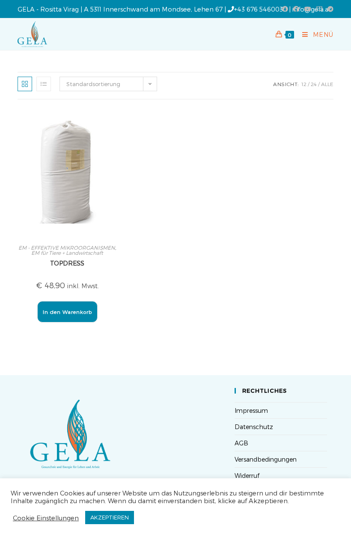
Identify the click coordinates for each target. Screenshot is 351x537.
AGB (241, 443)
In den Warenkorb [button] (67, 312)
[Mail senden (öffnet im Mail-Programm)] (319, 9)
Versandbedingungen (266, 459)
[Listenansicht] (43, 84)
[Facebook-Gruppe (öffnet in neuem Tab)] (296, 9)
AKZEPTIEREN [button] (109, 517)
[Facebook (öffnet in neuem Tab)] (285, 9)
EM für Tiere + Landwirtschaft (67, 253)
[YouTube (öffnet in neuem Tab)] (308, 9)
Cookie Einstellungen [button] (46, 518)
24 (314, 84)
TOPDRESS (67, 263)
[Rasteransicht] (25, 84)
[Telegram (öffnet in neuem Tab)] (329, 9)
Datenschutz (254, 426)
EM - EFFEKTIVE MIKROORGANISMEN (66, 248)
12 (303, 84)
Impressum (251, 410)
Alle (327, 84)
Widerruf (247, 475)
